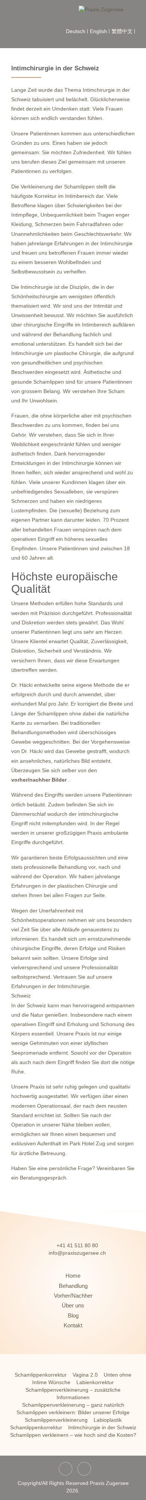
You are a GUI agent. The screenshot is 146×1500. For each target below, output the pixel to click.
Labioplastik (108, 1420)
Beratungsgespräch (43, 1178)
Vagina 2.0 (85, 1375)
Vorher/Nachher (73, 1295)
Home (73, 1275)
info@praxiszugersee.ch (77, 1253)
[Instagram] (84, 1469)
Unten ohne (117, 1375)
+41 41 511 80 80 (77, 1245)
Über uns (73, 1305)
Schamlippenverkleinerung (56, 1420)
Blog (73, 1315)
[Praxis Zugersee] (109, 9)
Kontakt (73, 1325)
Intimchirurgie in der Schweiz (102, 1427)
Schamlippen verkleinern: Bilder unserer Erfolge (73, 1412)
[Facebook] (65, 1469)
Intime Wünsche (51, 1382)
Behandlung (73, 1286)
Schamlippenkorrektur (41, 1375)
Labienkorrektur (95, 1382)
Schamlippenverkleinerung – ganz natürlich (73, 1405)
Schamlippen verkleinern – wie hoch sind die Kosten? (73, 1435)
